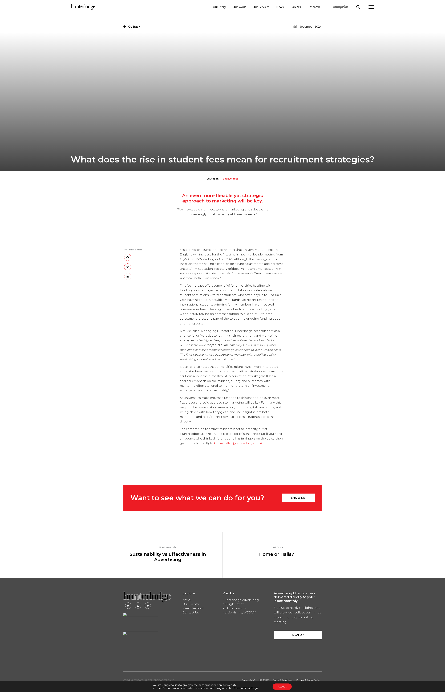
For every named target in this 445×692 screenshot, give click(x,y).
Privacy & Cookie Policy (308, 680)
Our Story (219, 7)
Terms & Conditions (282, 680)
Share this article (132, 249)
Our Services (261, 7)
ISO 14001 (264, 680)
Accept (282, 686)
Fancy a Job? (248, 680)
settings (253, 688)
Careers (296, 7)
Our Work (239, 7)
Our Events (191, 604)
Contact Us (191, 612)
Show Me (298, 497)
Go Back (134, 26)
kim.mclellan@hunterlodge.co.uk (238, 443)
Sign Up (298, 635)
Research (314, 7)
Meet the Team (193, 608)
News (280, 7)
